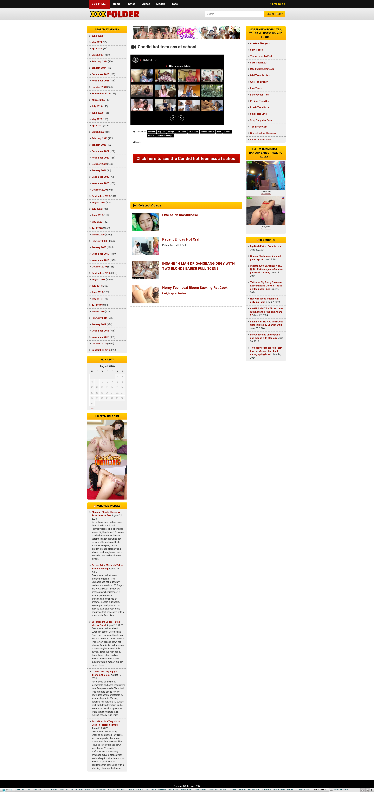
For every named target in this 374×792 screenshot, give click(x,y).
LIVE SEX (277, 3)
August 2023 (98, 100)
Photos (131, 3)
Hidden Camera (207, 132)
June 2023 (97, 112)
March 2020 (98, 234)
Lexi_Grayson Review (174, 293)
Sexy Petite (256, 49)
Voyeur (151, 136)
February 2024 (99, 61)
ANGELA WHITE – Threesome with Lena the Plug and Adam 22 (266, 312)
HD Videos (193, 132)
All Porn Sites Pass (260, 139)
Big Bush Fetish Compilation (265, 246)
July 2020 (97, 209)
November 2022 (100, 157)
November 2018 (100, 337)
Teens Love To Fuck (261, 56)
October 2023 (99, 87)
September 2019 (101, 273)
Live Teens (256, 88)
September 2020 (101, 196)
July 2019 (97, 285)
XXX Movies (267, 240)
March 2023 (98, 132)
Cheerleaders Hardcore (263, 133)
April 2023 (97, 125)
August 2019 (98, 279)
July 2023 (97, 106)
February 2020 (99, 241)
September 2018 (101, 350)
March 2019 (98, 311)
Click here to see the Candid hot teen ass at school (186, 158)
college (171, 132)
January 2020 (99, 247)
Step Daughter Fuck (261, 120)
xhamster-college (165, 136)
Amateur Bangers (260, 43)
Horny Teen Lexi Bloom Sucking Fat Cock (195, 288)
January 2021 (99, 170)
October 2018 (99, 343)
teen (219, 132)
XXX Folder (99, 4)
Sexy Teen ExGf (258, 62)
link (371, 746)
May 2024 (97, 42)
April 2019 (97, 305)
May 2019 (97, 298)
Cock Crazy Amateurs (262, 69)
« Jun (92, 409)
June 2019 (97, 292)
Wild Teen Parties (260, 75)
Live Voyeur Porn (259, 94)
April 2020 (97, 228)
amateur (151, 132)
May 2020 (97, 221)
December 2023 (100, 74)
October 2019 (99, 266)
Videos (146, 3)
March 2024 (98, 55)
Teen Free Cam (258, 126)
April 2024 (97, 48)
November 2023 (100, 80)
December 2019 (100, 253)
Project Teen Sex (259, 101)
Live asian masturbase (180, 215)
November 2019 (100, 260)
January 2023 (99, 144)
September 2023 (101, 93)
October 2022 (99, 164)
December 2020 (100, 176)
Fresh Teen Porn (259, 107)
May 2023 (97, 119)
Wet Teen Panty (259, 81)
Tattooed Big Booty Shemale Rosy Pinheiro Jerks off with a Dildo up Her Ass (266, 285)
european (182, 132)
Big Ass (161, 132)
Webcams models (109, 505)
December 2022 (100, 151)
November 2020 (100, 183)
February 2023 (99, 138)
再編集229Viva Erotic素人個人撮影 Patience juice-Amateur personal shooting (266, 269)
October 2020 (99, 189)
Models (160, 3)
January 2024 (99, 68)
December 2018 (100, 330)
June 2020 (97, 215)
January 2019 (99, 324)
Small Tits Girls (258, 113)
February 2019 (99, 318)
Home (116, 3)
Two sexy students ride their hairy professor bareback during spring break (266, 351)
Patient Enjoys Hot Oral (180, 239)
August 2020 (98, 202)
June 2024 (97, 36)
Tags (175, 3)
